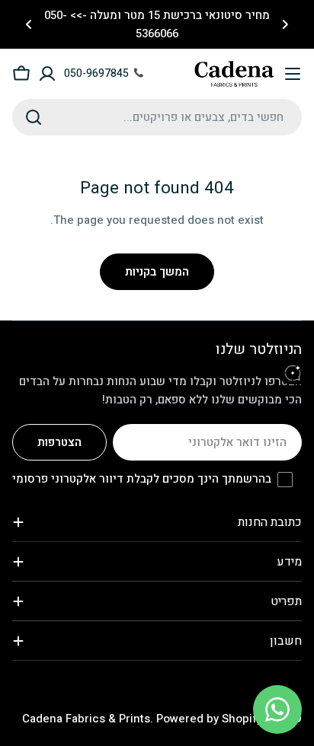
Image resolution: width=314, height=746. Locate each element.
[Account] (47, 74)
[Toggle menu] (293, 74)
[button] (285, 24)
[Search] (33, 117)
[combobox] (157, 117)
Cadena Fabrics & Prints (86, 718)
